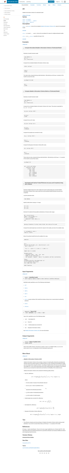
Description (6, 22)
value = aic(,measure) (28, 22)
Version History (6, 33)
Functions (39, 4)
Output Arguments (7, 27)
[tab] (44, 48)
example (24, 30)
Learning (28, 1)
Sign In (58, 1)
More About (6, 28)
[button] (62, 1)
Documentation (25, 4)
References (5, 32)
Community (22, 1)
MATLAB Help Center (13, 1)
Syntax (5, 20)
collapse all (25, 44)
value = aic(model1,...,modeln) (30, 20)
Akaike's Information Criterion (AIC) (48, 26)
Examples (32, 4)
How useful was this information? (44, 450)
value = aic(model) (27, 19)
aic (4, 17)
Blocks (44, 4)
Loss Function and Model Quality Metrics (31, 447)
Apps (49, 4)
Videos (53, 4)
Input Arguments (7, 25)
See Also (5, 35)
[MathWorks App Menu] (65, 2)
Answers (59, 4)
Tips (4, 30)
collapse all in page (26, 15)
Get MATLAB (51, 1)
